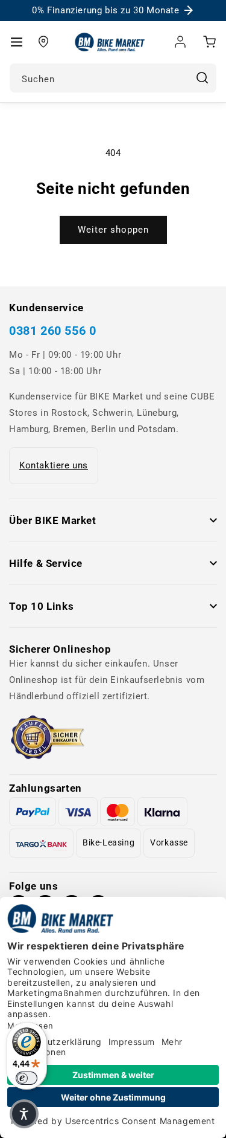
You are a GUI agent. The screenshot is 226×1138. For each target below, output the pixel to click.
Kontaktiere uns (53, 465)
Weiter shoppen (113, 229)
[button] (16, 41)
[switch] (26, 1078)
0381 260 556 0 (52, 331)
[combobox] (113, 77)
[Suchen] (201, 77)
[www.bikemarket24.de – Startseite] (110, 42)
